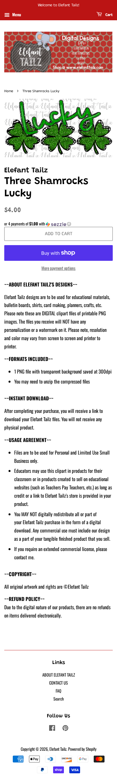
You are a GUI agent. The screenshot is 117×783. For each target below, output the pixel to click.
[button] (58, 224)
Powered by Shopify (82, 749)
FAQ (58, 691)
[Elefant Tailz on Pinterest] (65, 729)
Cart (108, 15)
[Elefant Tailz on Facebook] (52, 729)
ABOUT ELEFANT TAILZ (58, 675)
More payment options (58, 268)
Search (58, 699)
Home (8, 91)
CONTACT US (58, 683)
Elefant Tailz (57, 749)
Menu (16, 14)
